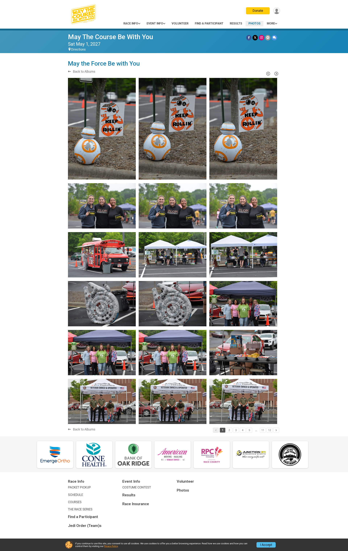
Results (236, 23)
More (271, 23)
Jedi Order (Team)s (85, 526)
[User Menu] (276, 10)
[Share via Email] (267, 37)
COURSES (75, 502)
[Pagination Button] (276, 430)
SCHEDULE (75, 495)
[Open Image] (102, 129)
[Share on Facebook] (248, 37)
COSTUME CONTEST (136, 487)
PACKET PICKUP (79, 487)
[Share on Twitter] (255, 37)
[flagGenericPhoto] (123, 175)
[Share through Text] (274, 37)
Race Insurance (135, 504)
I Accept (266, 545)
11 (262, 430)
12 (269, 430)
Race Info (130, 23)
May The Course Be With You (110, 37)
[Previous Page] (268, 73)
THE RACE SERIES (80, 509)
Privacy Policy (111, 546)
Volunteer (180, 23)
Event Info (155, 23)
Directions (78, 49)
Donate (258, 11)
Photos (254, 23)
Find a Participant (209, 23)
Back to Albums (83, 71)
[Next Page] (276, 73)
